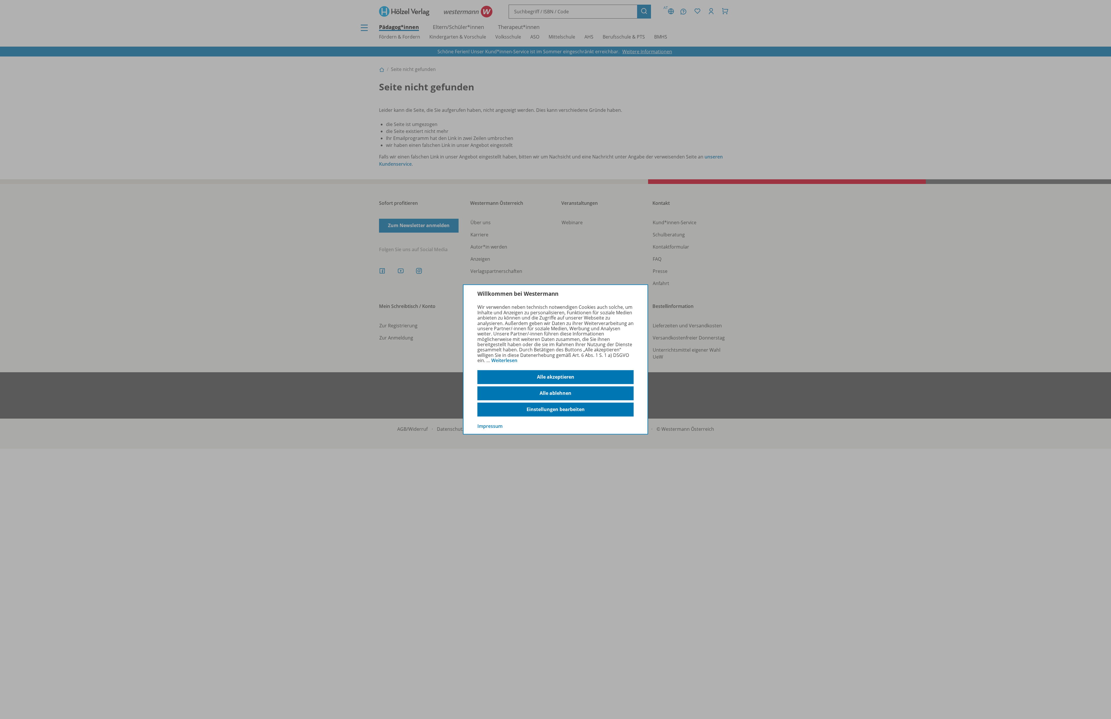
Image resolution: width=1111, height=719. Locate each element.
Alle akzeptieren (555, 377)
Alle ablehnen (555, 393)
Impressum (490, 426)
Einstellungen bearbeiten (556, 409)
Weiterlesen (504, 360)
